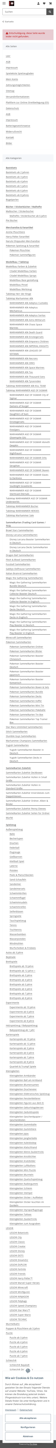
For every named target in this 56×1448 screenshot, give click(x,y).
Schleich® (11, 1360)
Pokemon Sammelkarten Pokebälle (27, 710)
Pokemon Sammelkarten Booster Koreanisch (26, 681)
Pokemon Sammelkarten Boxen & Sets (29, 687)
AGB (8, 61)
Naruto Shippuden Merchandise (23, 241)
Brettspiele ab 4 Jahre (21, 979)
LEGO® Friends (18, 1273)
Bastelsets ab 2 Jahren (17, 172)
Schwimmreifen (18, 906)
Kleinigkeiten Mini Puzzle (23, 1170)
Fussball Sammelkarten (18, 564)
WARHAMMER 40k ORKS (22, 362)
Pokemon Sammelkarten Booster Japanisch (26, 673)
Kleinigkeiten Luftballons (22, 1165)
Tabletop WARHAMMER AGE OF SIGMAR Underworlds (26, 500)
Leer (8, 55)
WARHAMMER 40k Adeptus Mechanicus (24, 309)
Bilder (9, 143)
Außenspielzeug (14, 829)
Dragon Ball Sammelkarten (20, 555)
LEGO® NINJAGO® (19, 1296)
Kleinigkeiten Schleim (21, 1188)
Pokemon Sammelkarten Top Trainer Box (29, 721)
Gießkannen (16, 856)
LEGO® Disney (17, 1250)
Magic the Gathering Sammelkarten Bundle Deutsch (28, 584)
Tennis (13, 925)
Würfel (9, 817)
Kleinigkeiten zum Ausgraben (25, 1223)
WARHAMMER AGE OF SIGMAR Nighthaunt (25, 451)
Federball (14, 847)
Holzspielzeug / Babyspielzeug (21, 1025)
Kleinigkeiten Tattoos (20, 1214)
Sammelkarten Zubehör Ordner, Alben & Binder (27, 802)
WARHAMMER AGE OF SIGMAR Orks (28, 457)
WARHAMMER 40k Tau (21, 372)
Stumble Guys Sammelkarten (21, 736)
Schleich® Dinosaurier (21, 1369)
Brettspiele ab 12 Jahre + (22, 970)
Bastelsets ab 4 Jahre (17, 181)
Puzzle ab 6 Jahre (19, 1351)
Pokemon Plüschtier (20, 250)
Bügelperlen (12, 199)
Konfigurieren (28, 1427)
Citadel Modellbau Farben (23, 271)
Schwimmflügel (18, 897)
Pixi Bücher (12, 220)
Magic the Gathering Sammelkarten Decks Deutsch (28, 608)
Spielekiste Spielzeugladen (20, 73)
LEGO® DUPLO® (18, 1264)
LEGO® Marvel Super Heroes (25, 1282)
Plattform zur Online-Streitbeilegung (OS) (27, 102)
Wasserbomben (18, 934)
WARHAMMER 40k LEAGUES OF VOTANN (26, 352)
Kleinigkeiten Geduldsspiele (24, 1112)
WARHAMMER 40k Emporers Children (29, 341)
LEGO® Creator (18, 1246)
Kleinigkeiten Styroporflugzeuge (26, 1209)
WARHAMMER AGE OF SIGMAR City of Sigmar (29, 396)
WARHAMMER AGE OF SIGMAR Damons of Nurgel (25, 404)
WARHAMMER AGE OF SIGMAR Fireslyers (25, 428)
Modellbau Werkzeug (21, 289)
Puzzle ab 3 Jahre (19, 1337)
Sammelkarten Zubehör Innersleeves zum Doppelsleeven (27, 794)
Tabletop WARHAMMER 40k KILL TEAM (26, 385)
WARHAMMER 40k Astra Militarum (27, 319)
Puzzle (9, 1332)
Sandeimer (15, 884)
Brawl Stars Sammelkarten (19, 530)
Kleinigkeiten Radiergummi (24, 1183)
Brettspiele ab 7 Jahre (21, 993)
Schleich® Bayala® (20, 1364)
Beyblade (11, 957)
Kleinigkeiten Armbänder (23, 1075)
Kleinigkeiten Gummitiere (23, 1129)
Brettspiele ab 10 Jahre (21, 966)
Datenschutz (26, 1410)
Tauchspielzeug (18, 920)
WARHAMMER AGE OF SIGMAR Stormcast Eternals (25, 492)
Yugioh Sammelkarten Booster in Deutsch (27, 751)
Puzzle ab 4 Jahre (19, 1342)
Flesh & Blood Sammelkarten (21, 559)
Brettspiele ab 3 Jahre (21, 975)
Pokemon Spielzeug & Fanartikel (22, 245)
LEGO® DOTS (16, 1255)
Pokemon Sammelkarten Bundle (26, 691)
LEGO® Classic (17, 1241)
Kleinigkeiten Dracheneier (23, 1089)
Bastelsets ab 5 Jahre (17, 185)
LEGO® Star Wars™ (20, 1310)
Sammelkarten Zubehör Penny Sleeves (26, 808)
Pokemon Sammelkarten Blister (26, 651)
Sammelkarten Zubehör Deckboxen (24, 772)
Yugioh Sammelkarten (17, 745)
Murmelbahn (13, 1323)
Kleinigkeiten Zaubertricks (23, 1218)
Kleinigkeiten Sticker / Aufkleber (26, 1197)
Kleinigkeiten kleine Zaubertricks (27, 1151)
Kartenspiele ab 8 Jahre (22, 1061)
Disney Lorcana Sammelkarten (21, 534)
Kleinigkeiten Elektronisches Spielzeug (30, 1093)
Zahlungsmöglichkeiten (18, 84)
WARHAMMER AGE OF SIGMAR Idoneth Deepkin (30, 444)
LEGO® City (16, 1237)
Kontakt (10, 137)
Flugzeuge (15, 852)
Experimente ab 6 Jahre (22, 1011)
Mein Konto (12, 79)
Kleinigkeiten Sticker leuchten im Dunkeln (27, 1204)
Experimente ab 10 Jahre (22, 1007)
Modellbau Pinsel (19, 284)
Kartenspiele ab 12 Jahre (22, 1043)
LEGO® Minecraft (19, 1287)
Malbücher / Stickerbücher (20, 211)
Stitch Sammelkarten (17, 731)
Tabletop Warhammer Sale (20, 515)
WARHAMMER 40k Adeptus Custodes (29, 302)
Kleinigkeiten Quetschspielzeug (26, 1179)
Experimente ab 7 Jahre (22, 1016)
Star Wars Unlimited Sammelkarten (24, 726)
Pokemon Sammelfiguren (23, 254)
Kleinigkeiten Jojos (19, 1133)
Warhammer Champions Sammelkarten (26, 740)
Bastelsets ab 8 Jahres (17, 195)
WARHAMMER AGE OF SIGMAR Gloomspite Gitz (25, 436)
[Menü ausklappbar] (4, 2)
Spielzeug (11, 824)
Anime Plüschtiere (15, 232)
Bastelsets (11, 167)
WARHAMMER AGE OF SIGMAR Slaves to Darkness (29, 476)
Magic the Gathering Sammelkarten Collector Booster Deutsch (28, 592)
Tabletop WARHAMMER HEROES (22, 510)
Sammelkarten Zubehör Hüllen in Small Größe (26, 779)
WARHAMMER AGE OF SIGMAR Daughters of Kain (25, 412)
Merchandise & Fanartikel (19, 227)
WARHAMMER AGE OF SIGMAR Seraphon (25, 464)
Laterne (14, 865)
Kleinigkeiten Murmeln (21, 1174)
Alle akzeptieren (28, 1418)
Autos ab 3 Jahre (14, 952)
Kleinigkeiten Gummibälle (23, 1124)
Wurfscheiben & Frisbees (23, 947)
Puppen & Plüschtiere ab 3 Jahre (23, 1328)
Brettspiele (11, 961)
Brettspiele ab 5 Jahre (21, 984)
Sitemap (10, 90)
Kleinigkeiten (12, 1071)
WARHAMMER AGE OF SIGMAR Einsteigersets (25, 420)
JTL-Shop (33, 1444)
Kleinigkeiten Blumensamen (24, 1084)
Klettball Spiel (17, 861)
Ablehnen (28, 1436)
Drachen (14, 843)
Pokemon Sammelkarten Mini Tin (27, 705)
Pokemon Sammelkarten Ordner (26, 646)
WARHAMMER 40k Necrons (24, 358)
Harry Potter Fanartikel (17, 236)
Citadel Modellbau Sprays (23, 275)
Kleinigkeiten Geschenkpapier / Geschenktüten (26, 1118)
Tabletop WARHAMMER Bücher (22, 506)
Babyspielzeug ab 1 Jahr (22, 1029)
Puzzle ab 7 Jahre (19, 1355)
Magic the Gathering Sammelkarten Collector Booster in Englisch (28, 600)
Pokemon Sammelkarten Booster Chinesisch (26, 657)
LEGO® (9, 1228)
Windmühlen (16, 943)
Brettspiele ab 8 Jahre (21, 998)
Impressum (10, 1410)
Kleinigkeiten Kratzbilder (22, 1160)
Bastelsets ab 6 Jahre (17, 190)
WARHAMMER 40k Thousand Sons (27, 376)
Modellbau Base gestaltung (24, 280)
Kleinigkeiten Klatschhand (23, 1147)
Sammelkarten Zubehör (18, 768)
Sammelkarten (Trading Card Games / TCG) (25, 524)
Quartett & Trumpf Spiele (23, 1066)
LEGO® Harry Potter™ (21, 1278)
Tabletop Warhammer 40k (19, 298)
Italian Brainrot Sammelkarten (21, 573)
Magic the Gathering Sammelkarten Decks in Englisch (28, 615)
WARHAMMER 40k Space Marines (27, 367)
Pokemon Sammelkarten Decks (26, 696)
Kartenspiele (12, 1034)
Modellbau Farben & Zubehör (21, 266)
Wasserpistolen (18, 938)
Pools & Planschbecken (21, 874)
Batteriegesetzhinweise (18, 125)
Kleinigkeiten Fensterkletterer (25, 1098)
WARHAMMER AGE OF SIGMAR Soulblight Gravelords (25, 484)
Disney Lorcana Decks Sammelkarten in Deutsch (29, 549)
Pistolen (14, 870)
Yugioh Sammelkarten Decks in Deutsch (26, 759)
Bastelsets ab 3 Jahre (17, 176)
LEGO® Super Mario (20, 1314)
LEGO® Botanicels (19, 1232)
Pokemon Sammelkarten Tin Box (26, 714)
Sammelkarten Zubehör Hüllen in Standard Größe (23, 787)
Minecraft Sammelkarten (19, 637)
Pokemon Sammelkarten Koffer (26, 700)
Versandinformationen (17, 96)
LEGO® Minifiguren (20, 1291)
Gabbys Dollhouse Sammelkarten (23, 568)
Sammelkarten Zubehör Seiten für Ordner (28, 813)
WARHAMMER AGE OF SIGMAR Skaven (29, 470)
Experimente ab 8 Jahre (22, 1020)
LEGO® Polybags (18, 1301)
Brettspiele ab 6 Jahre (21, 988)
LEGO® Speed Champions (23, 1305)
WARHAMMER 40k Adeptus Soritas (27, 315)
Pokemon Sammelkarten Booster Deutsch (26, 665)
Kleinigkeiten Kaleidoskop (23, 1142)
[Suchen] (50, 11)
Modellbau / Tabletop (17, 261)
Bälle (12, 833)
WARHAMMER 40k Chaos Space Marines (26, 326)
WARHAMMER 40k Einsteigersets (27, 336)
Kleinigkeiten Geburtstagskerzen (27, 1107)
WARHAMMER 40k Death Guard (26, 332)
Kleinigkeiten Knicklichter (23, 1156)
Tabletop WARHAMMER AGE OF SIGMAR (26, 390)
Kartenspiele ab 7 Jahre (22, 1057)
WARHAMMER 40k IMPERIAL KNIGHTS (29, 346)
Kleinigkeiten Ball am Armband (26, 1080)
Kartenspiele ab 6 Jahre (22, 1052)
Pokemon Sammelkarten (18, 642)
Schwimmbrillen (18, 893)
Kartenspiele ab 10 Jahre (22, 1039)
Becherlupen (16, 838)
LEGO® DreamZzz (19, 1260)
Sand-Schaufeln (18, 879)
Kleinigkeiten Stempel (21, 1192)
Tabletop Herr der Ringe (18, 293)
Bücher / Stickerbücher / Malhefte (24, 206)
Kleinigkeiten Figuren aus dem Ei (27, 1102)
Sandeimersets (17, 888)
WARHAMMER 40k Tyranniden (25, 381)
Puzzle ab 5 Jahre (19, 1346)
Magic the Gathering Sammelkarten (24, 577)
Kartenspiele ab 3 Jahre (22, 1048)
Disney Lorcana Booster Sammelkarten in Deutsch (30, 541)
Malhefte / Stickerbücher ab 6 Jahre (28, 215)
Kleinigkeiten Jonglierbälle (23, 1138)
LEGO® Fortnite (18, 1269)
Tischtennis (16, 929)
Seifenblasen (16, 911)
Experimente (12, 1002)
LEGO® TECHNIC (18, 1319)
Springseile (15, 915)
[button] (38, 3)
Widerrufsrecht (14, 131)
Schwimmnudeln (18, 902)
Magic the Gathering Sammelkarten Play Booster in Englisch (28, 631)
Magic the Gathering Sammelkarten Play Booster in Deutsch (28, 623)
